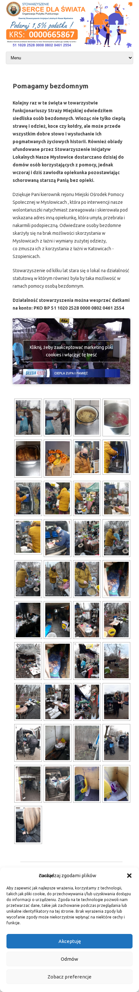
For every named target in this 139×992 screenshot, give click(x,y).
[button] (129, 875)
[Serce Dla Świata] (69, 48)
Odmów (69, 959)
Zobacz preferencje (69, 976)
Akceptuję (70, 941)
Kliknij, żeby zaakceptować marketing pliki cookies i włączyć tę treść (71, 351)
